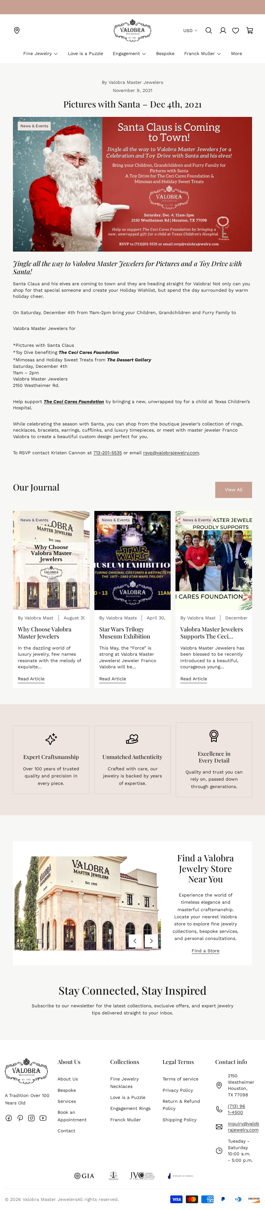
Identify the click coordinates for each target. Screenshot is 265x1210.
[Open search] (209, 30)
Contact (66, 1130)
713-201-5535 (107, 452)
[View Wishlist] (235, 30)
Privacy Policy (178, 1090)
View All (233, 489)
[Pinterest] (20, 1118)
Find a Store (205, 950)
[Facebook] (9, 1118)
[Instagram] (31, 1118)
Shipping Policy (179, 1119)
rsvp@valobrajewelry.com (171, 452)
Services (67, 1101)
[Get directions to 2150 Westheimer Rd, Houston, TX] (17, 30)
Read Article (31, 678)
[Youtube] (43, 1118)
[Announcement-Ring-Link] (17, 7)
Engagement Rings (130, 1108)
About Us (68, 1078)
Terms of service (180, 1078)
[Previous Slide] (135, 940)
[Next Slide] (151, 940)
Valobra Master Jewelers (50, 1199)
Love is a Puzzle (127, 1097)
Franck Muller (125, 1119)
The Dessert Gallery (129, 359)
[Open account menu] (223, 30)
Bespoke (67, 1090)
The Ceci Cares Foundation (88, 352)
